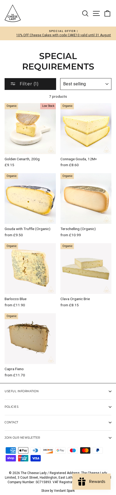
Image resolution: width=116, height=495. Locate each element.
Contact (11, 422)
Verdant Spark (64, 491)
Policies (11, 407)
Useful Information (22, 391)
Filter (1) (28, 83)
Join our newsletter (22, 437)
